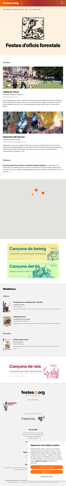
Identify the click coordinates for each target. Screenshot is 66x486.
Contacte (56, 482)
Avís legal (31, 482)
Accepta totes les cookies (47, 467)
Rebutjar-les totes (46, 472)
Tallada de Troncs (11, 92)
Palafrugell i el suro (19, 317)
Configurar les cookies (47, 476)
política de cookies (41, 461)
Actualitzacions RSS (33, 438)
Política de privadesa (40, 482)
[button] (36, 190)
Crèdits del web (24, 482)
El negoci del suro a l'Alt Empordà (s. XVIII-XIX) (28, 302)
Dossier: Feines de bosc (20, 339)
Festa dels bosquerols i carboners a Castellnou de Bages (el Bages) (24, 165)
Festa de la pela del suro (14, 137)
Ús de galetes (49, 482)
